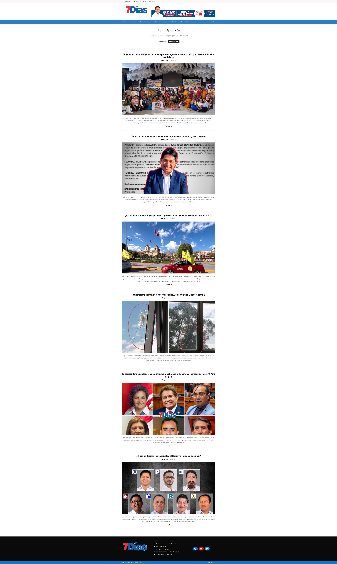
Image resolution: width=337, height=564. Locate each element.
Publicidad (144, 1)
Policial (136, 22)
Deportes (157, 22)
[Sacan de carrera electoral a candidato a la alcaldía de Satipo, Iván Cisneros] (168, 168)
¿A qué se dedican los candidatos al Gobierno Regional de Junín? (168, 456)
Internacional (166, 22)
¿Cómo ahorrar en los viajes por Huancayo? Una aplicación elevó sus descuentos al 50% (168, 215)
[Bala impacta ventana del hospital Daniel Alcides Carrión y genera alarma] (168, 327)
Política (125, 22)
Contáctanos (152, 1)
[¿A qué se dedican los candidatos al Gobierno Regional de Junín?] (168, 488)
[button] (213, 22)
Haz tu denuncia (183, 22)
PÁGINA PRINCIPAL (173, 41)
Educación (150, 22)
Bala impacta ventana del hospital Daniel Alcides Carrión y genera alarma (168, 295)
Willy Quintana (165, 60)
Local (130, 22)
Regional (142, 22)
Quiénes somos (137, 1)
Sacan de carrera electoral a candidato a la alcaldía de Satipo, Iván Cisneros (168, 136)
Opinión (174, 22)
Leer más (167, 126)
